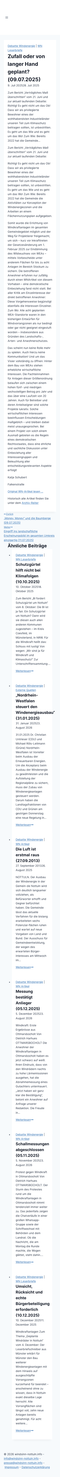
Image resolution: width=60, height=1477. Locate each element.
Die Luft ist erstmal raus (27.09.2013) (28, 855)
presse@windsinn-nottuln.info (23, 1462)
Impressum (12, 1467)
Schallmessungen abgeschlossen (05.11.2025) (32, 1150)
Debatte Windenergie (21, 46)
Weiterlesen (24, 671)
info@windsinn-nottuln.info (21, 1458)
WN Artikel (22, 844)
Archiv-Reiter (30, 502)
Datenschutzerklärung (36, 1467)
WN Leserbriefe (26, 559)
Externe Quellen (26, 690)
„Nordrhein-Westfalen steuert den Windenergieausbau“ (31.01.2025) (35, 707)
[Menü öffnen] (7, 17)
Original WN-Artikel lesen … (25, 491)
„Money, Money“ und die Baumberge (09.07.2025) (27, 518)
